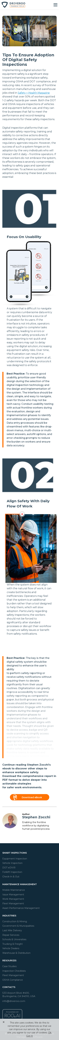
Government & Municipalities (18, 925)
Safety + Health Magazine (34, 92)
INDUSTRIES (9, 915)
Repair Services (10, 934)
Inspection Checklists (14, 970)
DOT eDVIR (8, 867)
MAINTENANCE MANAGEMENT (19, 884)
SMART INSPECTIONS (14, 852)
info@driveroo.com (13, 1001)
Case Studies (9, 966)
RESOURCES (9, 960)
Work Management (13, 899)
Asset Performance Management (21, 907)
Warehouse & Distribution (16, 953)
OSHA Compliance (12, 979)
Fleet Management (13, 903)
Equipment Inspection (14, 858)
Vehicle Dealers (10, 948)
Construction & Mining (14, 921)
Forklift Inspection (12, 872)
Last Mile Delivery (12, 930)
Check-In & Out (10, 876)
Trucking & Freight (12, 944)
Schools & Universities (14, 939)
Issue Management (13, 894)
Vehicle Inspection (12, 863)
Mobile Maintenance (13, 890)
